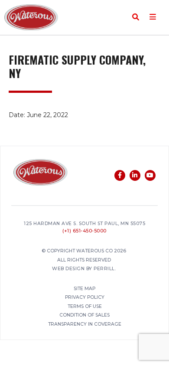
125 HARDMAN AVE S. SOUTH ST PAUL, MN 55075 (84, 224)
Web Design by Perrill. (84, 269)
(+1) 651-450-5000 (84, 231)
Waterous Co (31, 17)
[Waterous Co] (40, 173)
